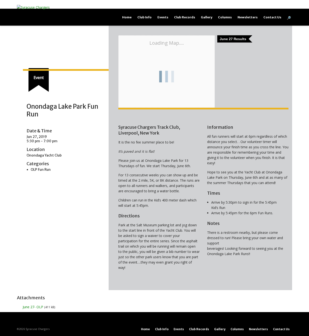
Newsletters (248, 17)
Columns (225, 17)
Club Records (184, 17)
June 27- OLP (33, 307)
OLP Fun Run (41, 169)
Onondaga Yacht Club (44, 155)
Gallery (206, 17)
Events (162, 17)
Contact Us (272, 17)
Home (127, 17)
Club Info (144, 17)
